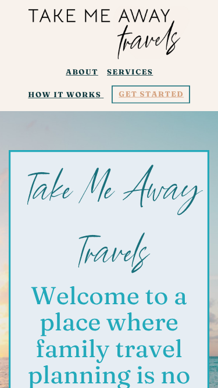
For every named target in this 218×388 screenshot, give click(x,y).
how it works (64, 94)
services (130, 72)
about (82, 72)
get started (151, 94)
